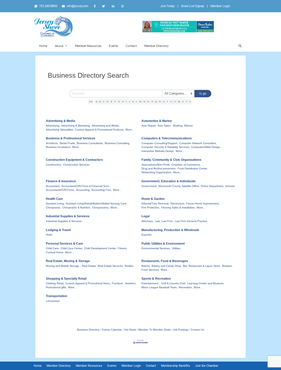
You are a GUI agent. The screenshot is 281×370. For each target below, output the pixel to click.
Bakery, (145, 266)
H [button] (123, 101)
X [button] (183, 101)
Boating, (178, 125)
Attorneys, (147, 221)
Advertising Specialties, (60, 129)
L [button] (136, 101)
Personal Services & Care (64, 243)
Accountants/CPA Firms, (60, 190)
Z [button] (190, 101)
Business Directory (88, 329)
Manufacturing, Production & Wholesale (170, 230)
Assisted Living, (55, 203)
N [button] (144, 101)
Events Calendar (112, 329)
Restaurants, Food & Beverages (164, 261)
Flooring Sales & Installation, (178, 207)
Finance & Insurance (61, 181)
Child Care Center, (72, 248)
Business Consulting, (117, 143)
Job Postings (180, 329)
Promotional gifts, (56, 287)
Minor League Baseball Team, (159, 287)
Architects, (52, 143)
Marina (188, 125)
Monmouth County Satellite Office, (179, 186)
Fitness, (122, 248)
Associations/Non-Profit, (155, 164)
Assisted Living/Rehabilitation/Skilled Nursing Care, (96, 203)
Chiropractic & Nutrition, (76, 207)
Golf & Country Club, (173, 283)
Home (43, 46)
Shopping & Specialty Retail (66, 278)
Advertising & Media (60, 121)
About (59, 46)
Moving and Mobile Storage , (63, 266)
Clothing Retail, (55, 283)
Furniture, (118, 283)
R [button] (160, 101)
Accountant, (53, 186)
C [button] (104, 101)
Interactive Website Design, (158, 151)
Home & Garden (153, 198)
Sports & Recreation (156, 278)
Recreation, (186, 287)
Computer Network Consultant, (198, 143)
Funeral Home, (55, 252)
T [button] (167, 101)
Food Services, (150, 269)
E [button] (111, 101)
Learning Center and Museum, (205, 283)
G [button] (119, 101)
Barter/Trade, (68, 143)
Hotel (49, 234)
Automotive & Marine (156, 121)
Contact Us (197, 329)
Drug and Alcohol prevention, (158, 168)
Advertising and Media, (105, 125)
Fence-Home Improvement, (203, 203)
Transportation (56, 296)
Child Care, (52, 248)
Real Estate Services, (110, 266)
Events (113, 46)
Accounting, (83, 190)
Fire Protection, (150, 207)
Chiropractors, (100, 207)
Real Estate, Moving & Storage (68, 261)
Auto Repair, (148, 125)
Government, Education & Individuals (168, 181)
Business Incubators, (58, 147)
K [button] (133, 101)
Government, (149, 186)
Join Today (167, 6)
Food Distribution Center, (193, 168)
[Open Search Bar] (240, 46)
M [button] (140, 101)
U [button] (171, 101)
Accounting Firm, (101, 190)
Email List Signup (192, 6)
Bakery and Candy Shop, (167, 266)
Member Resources (88, 46)
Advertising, (53, 125)
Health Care (54, 198)
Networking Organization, (156, 172)
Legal (145, 216)
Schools (230, 186)
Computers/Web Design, (206, 147)
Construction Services (76, 164)
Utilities (176, 248)
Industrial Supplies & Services (67, 216)
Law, (157, 221)
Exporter (146, 234)
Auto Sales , (165, 125)
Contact (131, 46)
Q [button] (156, 101)
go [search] (204, 93)
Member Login (220, 6)
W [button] (179, 101)
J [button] (129, 101)
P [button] (152, 101)
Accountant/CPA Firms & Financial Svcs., (85, 186)
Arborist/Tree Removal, (155, 203)
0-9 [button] (90, 101)
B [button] (100, 101)
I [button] (126, 101)
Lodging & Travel (58, 230)
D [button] (107, 101)
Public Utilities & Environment (163, 243)
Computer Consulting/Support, (159, 143)
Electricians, (178, 203)
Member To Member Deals (154, 329)
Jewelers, (130, 283)
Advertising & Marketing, (76, 125)
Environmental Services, (156, 248)
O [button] (148, 101)
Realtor (129, 266)
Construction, (54, 164)
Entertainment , (150, 283)
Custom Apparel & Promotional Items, (88, 283)
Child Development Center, (100, 248)
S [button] (163, 101)
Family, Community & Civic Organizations (171, 159)
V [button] (175, 101)
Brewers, (227, 266)
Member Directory (156, 46)
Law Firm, (168, 221)
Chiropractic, (53, 207)
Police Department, (212, 186)
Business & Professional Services (70, 138)
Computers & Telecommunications (166, 138)
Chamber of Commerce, (186, 164)
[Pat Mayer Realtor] (178, 31)
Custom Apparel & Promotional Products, (99, 129)
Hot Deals (130, 329)
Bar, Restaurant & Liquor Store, (202, 266)
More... (129, 129)
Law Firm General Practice (191, 221)
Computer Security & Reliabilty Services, (165, 147)
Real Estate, (89, 266)
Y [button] (186, 101)
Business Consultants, (90, 143)
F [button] (115, 101)
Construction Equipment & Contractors (74, 159)
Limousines (53, 301)
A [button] (96, 101)
